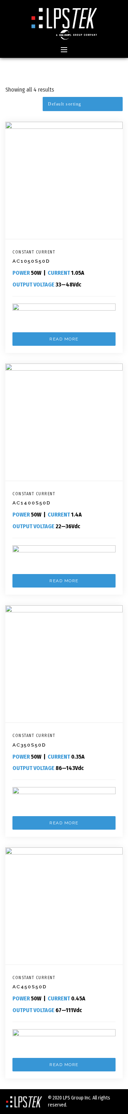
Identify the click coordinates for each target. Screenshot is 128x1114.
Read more (64, 339)
